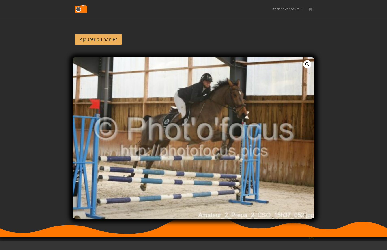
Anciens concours (285, 9)
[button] (307, 64)
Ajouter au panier (98, 39)
